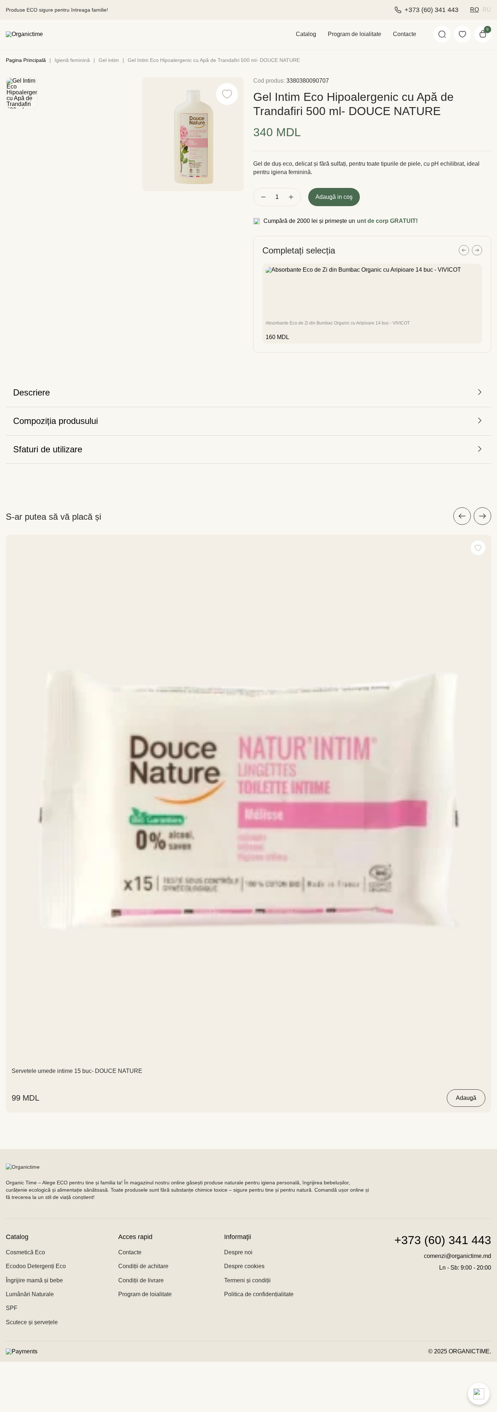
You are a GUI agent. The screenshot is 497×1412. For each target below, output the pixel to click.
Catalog (306, 34)
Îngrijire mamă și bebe (34, 1280)
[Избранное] (462, 34)
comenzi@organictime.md (457, 1256)
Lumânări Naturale (30, 1294)
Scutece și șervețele (32, 1322)
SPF (11, 1308)
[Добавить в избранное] (478, 547)
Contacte (404, 34)
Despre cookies (244, 1266)
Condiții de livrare (141, 1280)
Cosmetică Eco (25, 1252)
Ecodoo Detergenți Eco (36, 1266)
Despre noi (238, 1252)
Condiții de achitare (143, 1266)
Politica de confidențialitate (259, 1294)
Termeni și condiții (247, 1280)
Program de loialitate (354, 34)
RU (486, 10)
